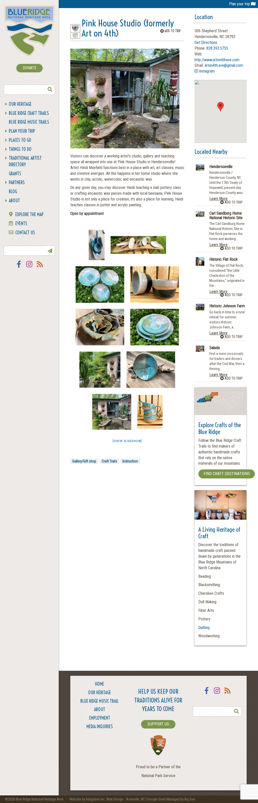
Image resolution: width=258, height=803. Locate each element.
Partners (17, 182)
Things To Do (20, 149)
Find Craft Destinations (227, 473)
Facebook (19, 267)
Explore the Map (29, 214)
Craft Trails (109, 461)
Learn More (218, 198)
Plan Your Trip (22, 131)
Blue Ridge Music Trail (99, 701)
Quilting (204, 627)
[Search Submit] (50, 89)
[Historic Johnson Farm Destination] (200, 307)
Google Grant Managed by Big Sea (171, 799)
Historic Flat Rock (223, 259)
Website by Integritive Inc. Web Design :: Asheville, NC (108, 799)
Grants (15, 174)
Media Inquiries (99, 726)
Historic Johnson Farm (227, 306)
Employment (99, 718)
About (14, 201)
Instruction (130, 461)
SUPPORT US (158, 724)
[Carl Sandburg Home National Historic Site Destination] (200, 214)
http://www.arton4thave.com (217, 59)
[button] (220, 106)
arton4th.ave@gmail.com (224, 65)
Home (99, 684)
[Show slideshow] (127, 441)
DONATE (29, 67)
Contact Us (25, 233)
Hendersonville (221, 166)
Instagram (29, 267)
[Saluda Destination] (200, 349)
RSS (40, 267)
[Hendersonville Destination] (200, 167)
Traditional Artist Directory (25, 161)
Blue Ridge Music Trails (29, 122)
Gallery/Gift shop (84, 461)
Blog (13, 191)
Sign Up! (50, 250)
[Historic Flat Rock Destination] (200, 261)
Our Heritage (20, 104)
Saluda (214, 348)
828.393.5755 (217, 48)
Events (21, 223)
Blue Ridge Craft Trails (29, 113)
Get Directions (206, 42)
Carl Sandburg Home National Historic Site (226, 215)
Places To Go (20, 140)
